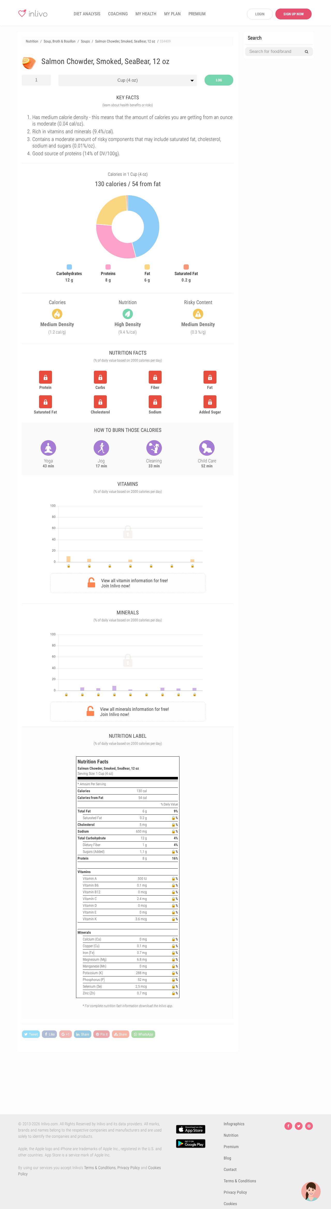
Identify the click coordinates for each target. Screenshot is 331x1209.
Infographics (234, 1123)
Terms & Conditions (100, 1167)
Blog (227, 1158)
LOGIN (260, 14)
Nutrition (231, 1135)
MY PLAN (172, 13)
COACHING (118, 13)
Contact (230, 1169)
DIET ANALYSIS (87, 13)
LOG (219, 80)
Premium (231, 1146)
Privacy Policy (128, 1167)
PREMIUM (197, 13)
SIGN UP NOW (293, 14)
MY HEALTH (146, 13)
